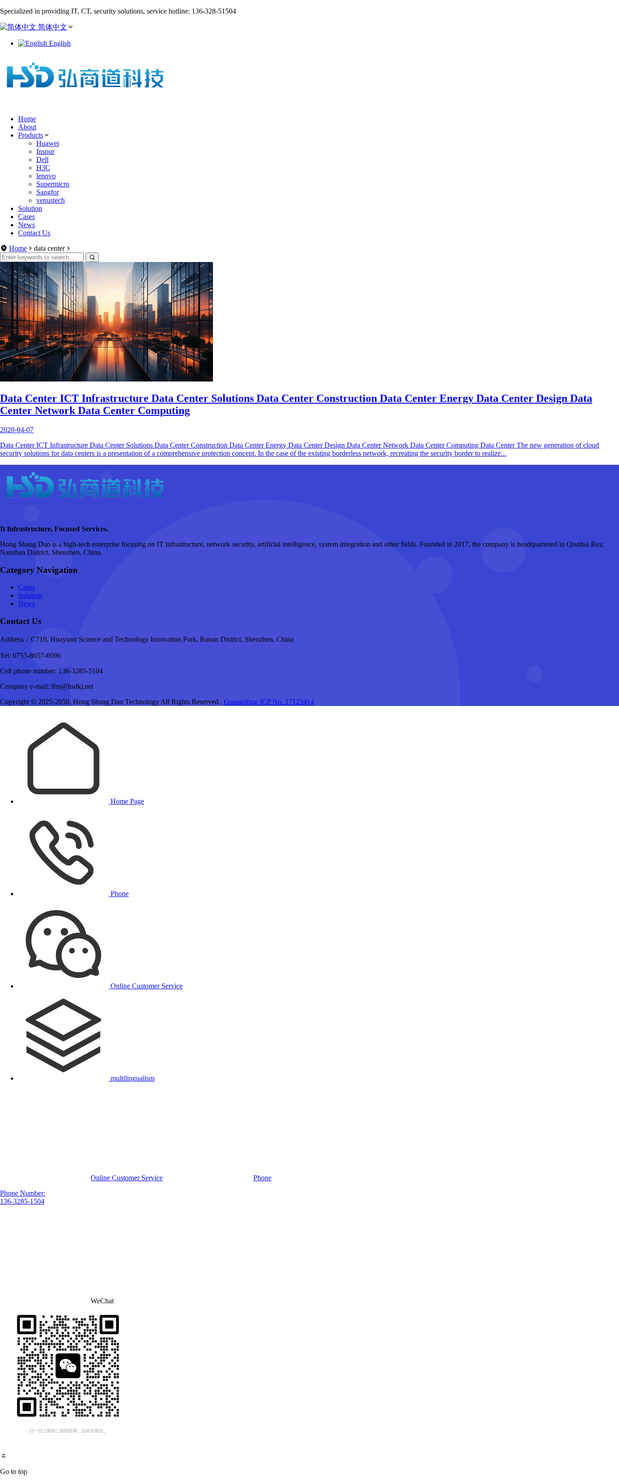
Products (30, 135)
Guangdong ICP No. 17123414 (269, 702)
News (26, 225)
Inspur (45, 151)
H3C (43, 168)
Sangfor (47, 192)
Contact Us (34, 233)
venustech (50, 200)
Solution (30, 208)
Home (27, 119)
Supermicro (52, 184)
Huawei (47, 143)
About (27, 127)
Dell (42, 159)
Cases (26, 216)
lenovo (46, 176)
